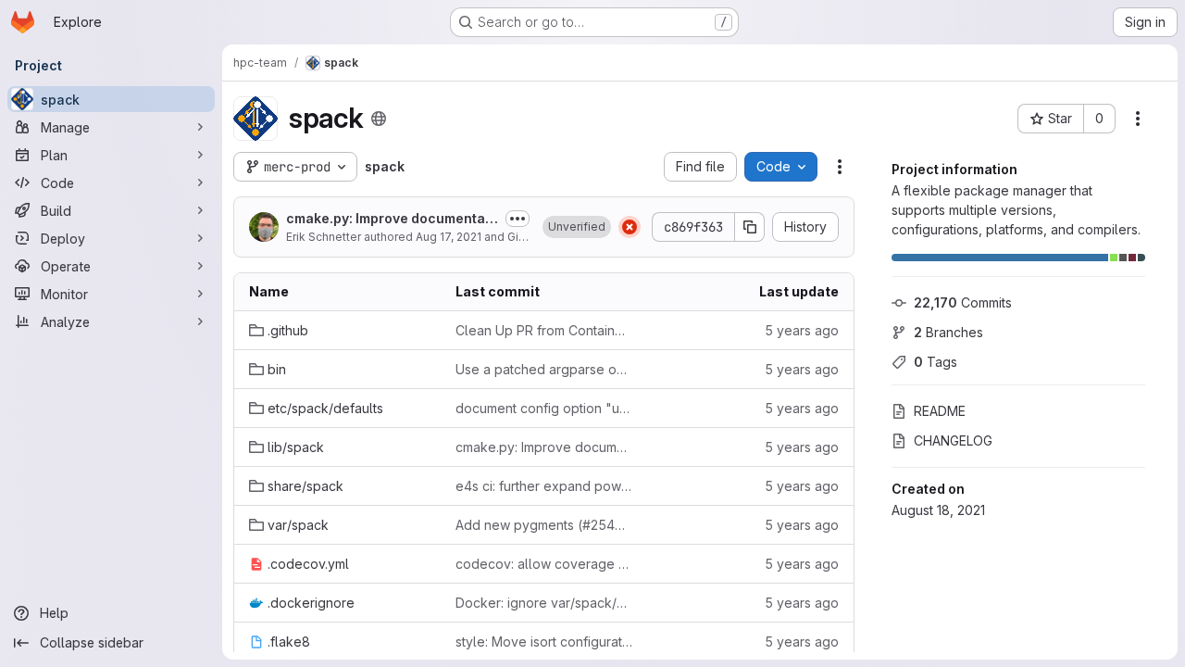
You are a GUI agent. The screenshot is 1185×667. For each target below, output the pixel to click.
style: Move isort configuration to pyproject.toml (543, 641)
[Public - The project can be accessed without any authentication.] (378, 118)
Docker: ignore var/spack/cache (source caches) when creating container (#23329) (543, 602)
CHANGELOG (953, 440)
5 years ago (802, 330)
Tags (935, 362)
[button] (577, 227)
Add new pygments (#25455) (543, 525)
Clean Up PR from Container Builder (543, 330)
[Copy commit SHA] (750, 227)
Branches (948, 332)
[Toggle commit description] (517, 218)
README (940, 411)
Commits (963, 302)
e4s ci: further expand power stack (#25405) (543, 486)
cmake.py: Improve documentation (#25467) (389, 219)
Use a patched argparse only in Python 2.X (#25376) (543, 369)
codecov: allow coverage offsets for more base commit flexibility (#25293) (543, 564)
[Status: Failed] (629, 227)
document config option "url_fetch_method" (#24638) (543, 408)
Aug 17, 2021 (448, 237)
